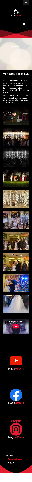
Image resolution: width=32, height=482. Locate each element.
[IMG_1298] (16, 187)
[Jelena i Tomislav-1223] (16, 249)
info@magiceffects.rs (14, 459)
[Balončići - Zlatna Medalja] (16, 291)
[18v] (16, 312)
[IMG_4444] (16, 208)
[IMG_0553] (16, 124)
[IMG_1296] (16, 145)
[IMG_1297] (16, 166)
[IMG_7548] (16, 228)
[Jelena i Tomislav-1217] (16, 270)
